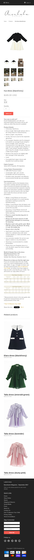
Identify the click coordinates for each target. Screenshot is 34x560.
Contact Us (7, 510)
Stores (6, 500)
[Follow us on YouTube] (19, 541)
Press (5, 506)
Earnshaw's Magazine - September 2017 (16, 485)
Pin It (22, 307)
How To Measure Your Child (13, 303)
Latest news (8, 482)
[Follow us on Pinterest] (16, 541)
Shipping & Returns (9, 502)
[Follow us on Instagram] (5, 541)
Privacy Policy (8, 514)
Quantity (6, 106)
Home (5, 496)
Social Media (7, 504)
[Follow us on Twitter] (12, 541)
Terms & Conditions (9, 516)
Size (5, 100)
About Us (6, 508)
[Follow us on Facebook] (9, 541)
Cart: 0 (28, 2)
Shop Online (7, 498)
